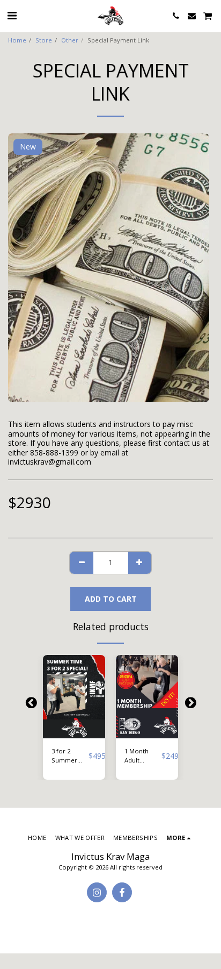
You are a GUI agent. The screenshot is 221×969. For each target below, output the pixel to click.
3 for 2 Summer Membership (70, 756)
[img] (74, 696)
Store (43, 40)
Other (69, 40)
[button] (12, 15)
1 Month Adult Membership (142, 756)
